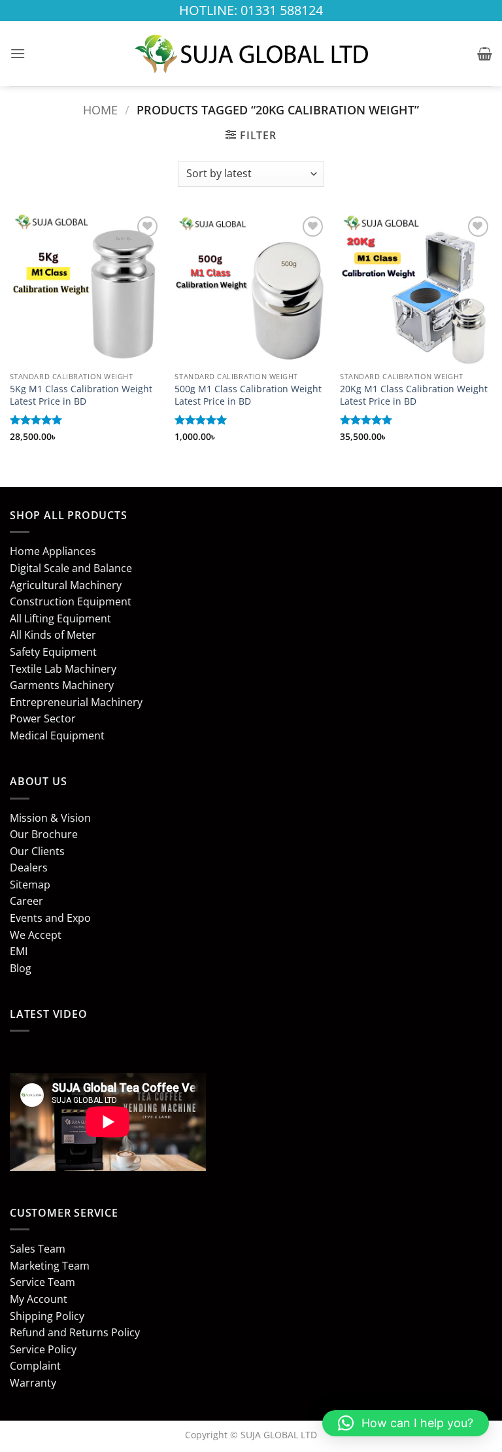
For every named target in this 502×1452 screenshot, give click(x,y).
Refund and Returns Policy (75, 1332)
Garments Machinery (62, 685)
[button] (17, 53)
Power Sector (43, 718)
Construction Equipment (70, 601)
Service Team (42, 1282)
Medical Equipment (57, 735)
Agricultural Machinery (66, 585)
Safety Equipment (53, 652)
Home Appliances (53, 551)
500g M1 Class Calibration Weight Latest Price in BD (248, 395)
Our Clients (37, 851)
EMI (18, 951)
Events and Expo (50, 918)
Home (100, 109)
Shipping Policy (47, 1316)
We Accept (35, 935)
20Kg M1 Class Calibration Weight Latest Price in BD (414, 395)
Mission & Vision (50, 818)
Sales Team (37, 1248)
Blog (20, 968)
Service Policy (43, 1349)
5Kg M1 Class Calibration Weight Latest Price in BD (81, 395)
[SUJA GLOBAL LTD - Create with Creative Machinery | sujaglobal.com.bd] (251, 53)
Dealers (29, 867)
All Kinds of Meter (53, 635)
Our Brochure (44, 834)
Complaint (35, 1366)
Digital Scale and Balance (71, 568)
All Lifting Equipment (60, 618)
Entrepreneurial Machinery (76, 702)
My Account (38, 1299)
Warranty (33, 1383)
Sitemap (30, 884)
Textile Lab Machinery (63, 669)
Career (26, 901)
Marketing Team (50, 1265)
